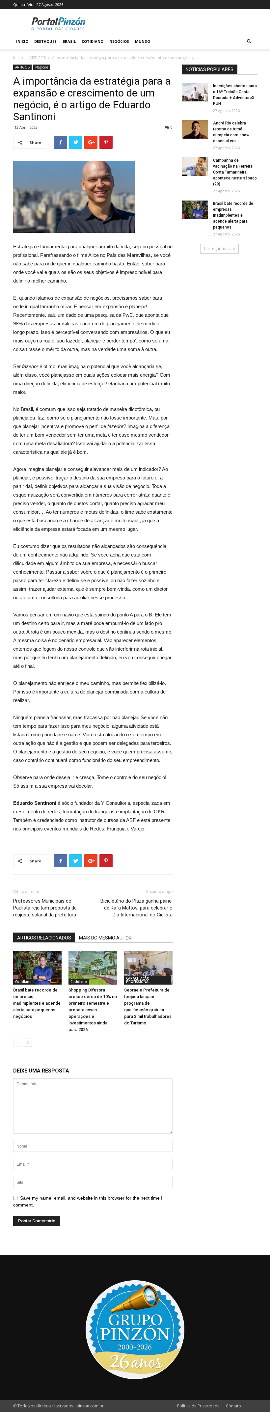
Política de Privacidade (198, 1406)
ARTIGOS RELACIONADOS (44, 937)
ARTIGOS (37, 58)
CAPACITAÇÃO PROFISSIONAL (138, 980)
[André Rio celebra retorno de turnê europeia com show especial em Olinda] (195, 129)
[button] (249, 42)
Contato (233, 1406)
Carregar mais (217, 248)
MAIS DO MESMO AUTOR (105, 937)
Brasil (69, 41)
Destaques (45, 41)
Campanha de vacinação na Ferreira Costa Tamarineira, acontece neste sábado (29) (235, 172)
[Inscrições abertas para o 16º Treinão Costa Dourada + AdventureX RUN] (195, 92)
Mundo (142, 41)
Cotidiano (92, 41)
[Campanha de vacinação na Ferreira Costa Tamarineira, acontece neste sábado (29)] (195, 166)
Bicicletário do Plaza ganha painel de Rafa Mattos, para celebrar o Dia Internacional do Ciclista (136, 908)
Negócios (119, 41)
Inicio (22, 41)
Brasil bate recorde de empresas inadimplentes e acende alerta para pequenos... (233, 215)
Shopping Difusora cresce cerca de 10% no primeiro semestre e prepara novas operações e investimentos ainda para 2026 (92, 1010)
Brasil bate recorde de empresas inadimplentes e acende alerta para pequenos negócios (37, 1003)
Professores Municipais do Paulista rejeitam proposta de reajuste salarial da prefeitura (45, 908)
